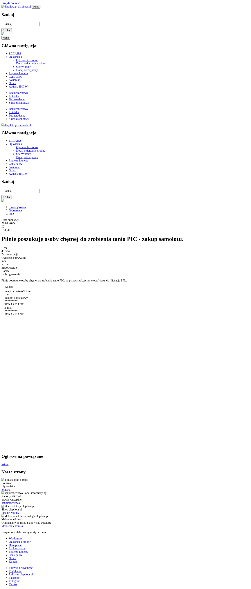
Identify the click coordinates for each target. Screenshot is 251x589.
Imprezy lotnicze (18, 73)
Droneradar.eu (17, 99)
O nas (12, 83)
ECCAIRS (15, 53)
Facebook (14, 577)
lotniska (5, 489)
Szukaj (8, 24)
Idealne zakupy (10, 512)
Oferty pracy (23, 66)
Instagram (14, 581)
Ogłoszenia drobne (27, 60)
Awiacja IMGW (18, 86)
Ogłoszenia (15, 56)
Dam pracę (15, 545)
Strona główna (17, 207)
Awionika (14, 79)
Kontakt (13, 561)
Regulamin (15, 571)
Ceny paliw (15, 76)
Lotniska (14, 96)
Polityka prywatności (21, 567)
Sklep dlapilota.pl (19, 102)
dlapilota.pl (24, 6)
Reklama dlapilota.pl (21, 574)
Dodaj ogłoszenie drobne (30, 63)
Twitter (13, 584)
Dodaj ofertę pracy (27, 70)
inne (11, 213)
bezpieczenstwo (10, 502)
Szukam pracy (17, 548)
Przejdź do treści (11, 3)
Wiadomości (16, 538)
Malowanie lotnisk (12, 526)
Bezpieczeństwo (18, 92)
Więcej (5, 464)
